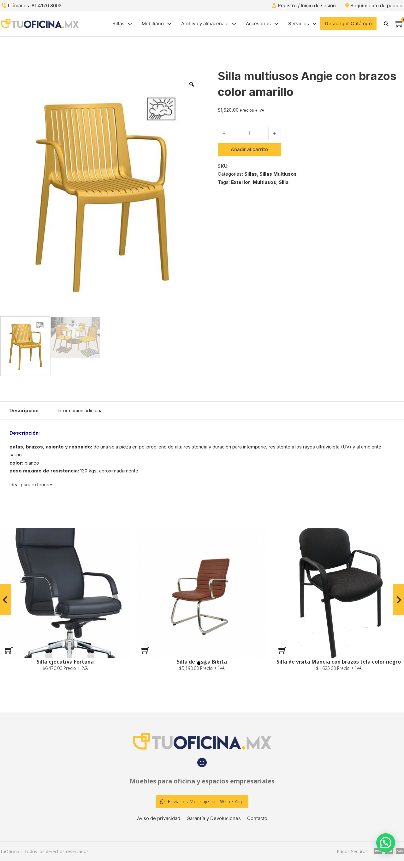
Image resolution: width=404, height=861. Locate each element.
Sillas (118, 23)
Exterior (240, 182)
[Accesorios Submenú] (276, 23)
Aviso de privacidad (158, 818)
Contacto (257, 818)
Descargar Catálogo (348, 23)
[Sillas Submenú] (130, 23)
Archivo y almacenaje (205, 23)
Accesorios (258, 23)
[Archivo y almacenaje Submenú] (234, 23)
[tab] (198, 663)
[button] (8, 650)
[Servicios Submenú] (314, 23)
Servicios (298, 23)
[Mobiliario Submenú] (169, 23)
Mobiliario (153, 23)
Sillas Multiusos (278, 174)
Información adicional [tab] (80, 410)
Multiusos (264, 182)
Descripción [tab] (24, 410)
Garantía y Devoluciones (214, 818)
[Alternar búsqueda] (386, 23)
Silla (283, 182)
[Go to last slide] (5, 599)
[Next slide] (398, 599)
